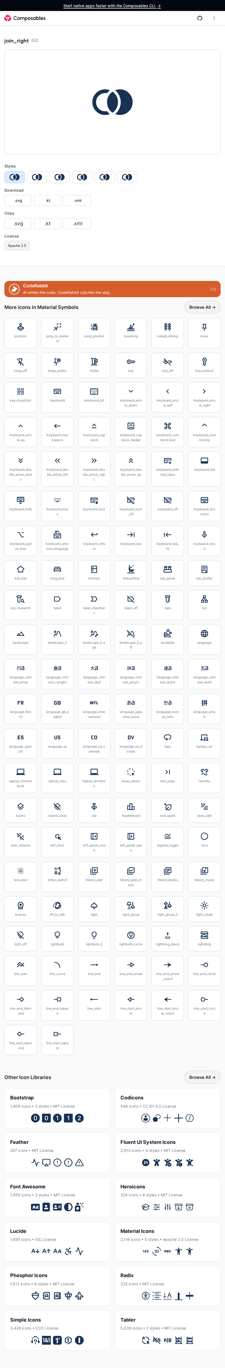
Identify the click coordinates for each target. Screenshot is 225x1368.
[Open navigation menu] (214, 18)
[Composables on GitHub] (199, 18)
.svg (18, 200)
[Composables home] (25, 18)
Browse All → (202, 307)
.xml (77, 200)
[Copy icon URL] (35, 40)
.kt (48, 200)
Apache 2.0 (17, 246)
